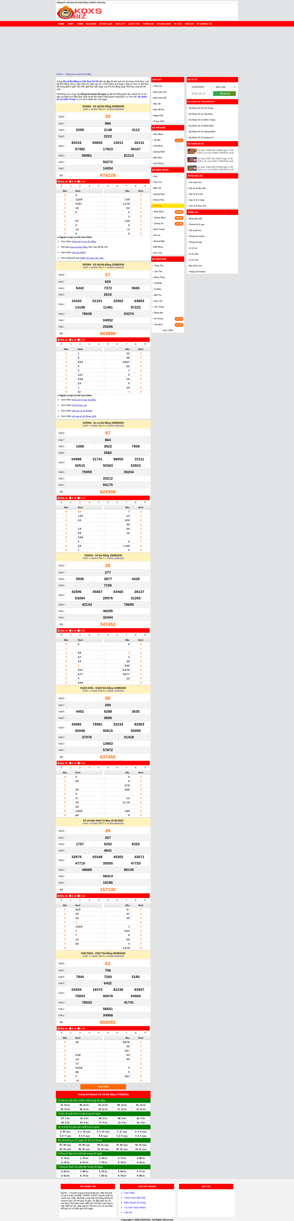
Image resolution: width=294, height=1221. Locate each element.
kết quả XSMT (79, 252)
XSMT (71, 24)
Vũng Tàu (158, 265)
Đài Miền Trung (160, 170)
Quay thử (134, 24)
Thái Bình (158, 146)
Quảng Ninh (159, 152)
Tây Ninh (158, 324)
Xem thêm (103, 1087)
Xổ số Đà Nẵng (71, 81)
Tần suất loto (195, 230)
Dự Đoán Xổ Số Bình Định (201, 126)
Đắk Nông (158, 247)
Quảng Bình (160, 217)
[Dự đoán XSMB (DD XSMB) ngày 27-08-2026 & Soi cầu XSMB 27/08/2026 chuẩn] (192, 151)
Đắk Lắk (157, 188)
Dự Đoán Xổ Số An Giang (201, 108)
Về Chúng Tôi (204, 24)
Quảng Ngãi (159, 241)
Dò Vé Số (192, 80)
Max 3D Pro (159, 109)
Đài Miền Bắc (159, 128)
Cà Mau (157, 289)
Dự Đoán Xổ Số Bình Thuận (202, 120)
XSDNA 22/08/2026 (115, 267)
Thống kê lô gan (196, 224)
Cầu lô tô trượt (196, 194)
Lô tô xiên (193, 260)
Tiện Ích (189, 24)
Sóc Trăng (159, 307)
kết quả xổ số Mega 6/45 (84, 416)
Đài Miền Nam (159, 259)
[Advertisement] (147, 49)
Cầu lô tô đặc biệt (197, 188)
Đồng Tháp (159, 277)
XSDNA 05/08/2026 (115, 956)
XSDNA (94, 109)
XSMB (61, 24)
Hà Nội (157, 140)
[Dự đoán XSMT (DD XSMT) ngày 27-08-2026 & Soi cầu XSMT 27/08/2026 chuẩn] (192, 159)
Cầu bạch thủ (195, 182)
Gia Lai (157, 235)
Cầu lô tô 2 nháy (196, 200)
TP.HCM (158, 283)
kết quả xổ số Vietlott (82, 410)
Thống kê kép (195, 242)
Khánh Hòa (159, 200)
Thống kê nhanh (196, 236)
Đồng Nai (158, 313)
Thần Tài (158, 86)
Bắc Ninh (158, 158)
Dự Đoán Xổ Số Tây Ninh (201, 114)
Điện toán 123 (160, 92)
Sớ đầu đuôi (164, 24)
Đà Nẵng (158, 206)
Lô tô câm (193, 254)
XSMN (80, 24)
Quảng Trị (159, 223)
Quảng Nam (159, 194)
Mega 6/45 (158, 115)
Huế (155, 176)
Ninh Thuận (159, 229)
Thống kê (148, 24)
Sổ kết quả (105, 24)
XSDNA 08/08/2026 (115, 823)
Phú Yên (158, 182)
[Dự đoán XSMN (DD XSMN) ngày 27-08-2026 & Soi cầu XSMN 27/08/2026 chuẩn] (192, 168)
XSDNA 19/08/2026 (115, 426)
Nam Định (158, 134)
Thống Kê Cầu (195, 176)
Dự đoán (91, 24)
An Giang (158, 318)
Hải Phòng (159, 163)
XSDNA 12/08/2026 (115, 691)
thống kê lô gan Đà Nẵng (84, 241)
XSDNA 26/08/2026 (115, 109)
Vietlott (120, 24)
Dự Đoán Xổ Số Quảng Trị (201, 137)
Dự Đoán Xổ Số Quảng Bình (202, 131)
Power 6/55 (159, 121)
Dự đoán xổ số (195, 144)
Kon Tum (158, 253)
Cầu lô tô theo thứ (197, 206)
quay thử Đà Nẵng (79, 247)
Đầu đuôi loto (195, 266)
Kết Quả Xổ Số (90, 81)
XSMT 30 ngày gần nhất (92, 258)
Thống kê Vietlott (197, 272)
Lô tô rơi (193, 248)
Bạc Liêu (158, 301)
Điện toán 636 (160, 98)
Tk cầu (178, 24)
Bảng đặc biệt (195, 219)
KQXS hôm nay (79, 405)
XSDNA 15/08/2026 (115, 558)
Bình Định (159, 211)
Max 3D (157, 104)
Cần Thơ (158, 271)
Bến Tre (157, 295)
